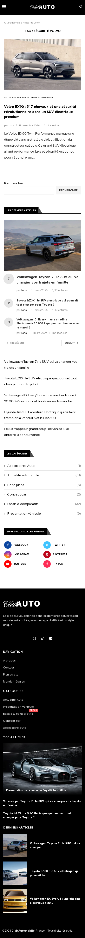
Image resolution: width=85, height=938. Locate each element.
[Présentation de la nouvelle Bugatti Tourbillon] (42, 769)
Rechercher (14, 183)
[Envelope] (51, 639)
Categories (13, 691)
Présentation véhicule (44, 513)
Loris (11, 125)
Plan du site (10, 674)
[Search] (81, 7)
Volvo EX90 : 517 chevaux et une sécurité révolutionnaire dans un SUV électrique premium (40, 111)
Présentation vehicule (18, 706)
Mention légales (14, 681)
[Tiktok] (42, 639)
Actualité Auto (13, 699)
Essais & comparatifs (44, 504)
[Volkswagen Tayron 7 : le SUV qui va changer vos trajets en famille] (42, 245)
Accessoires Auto (44, 466)
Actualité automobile (44, 475)
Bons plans (44, 485)
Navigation (13, 651)
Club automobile (13, 22)
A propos (9, 660)
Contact (8, 667)
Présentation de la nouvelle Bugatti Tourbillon (36, 790)
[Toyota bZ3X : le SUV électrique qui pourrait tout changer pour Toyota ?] (15, 873)
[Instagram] (34, 639)
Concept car (44, 494)
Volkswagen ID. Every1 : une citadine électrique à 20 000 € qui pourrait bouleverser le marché (48, 323)
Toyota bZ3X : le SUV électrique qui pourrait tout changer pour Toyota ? (47, 302)
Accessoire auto (14, 727)
